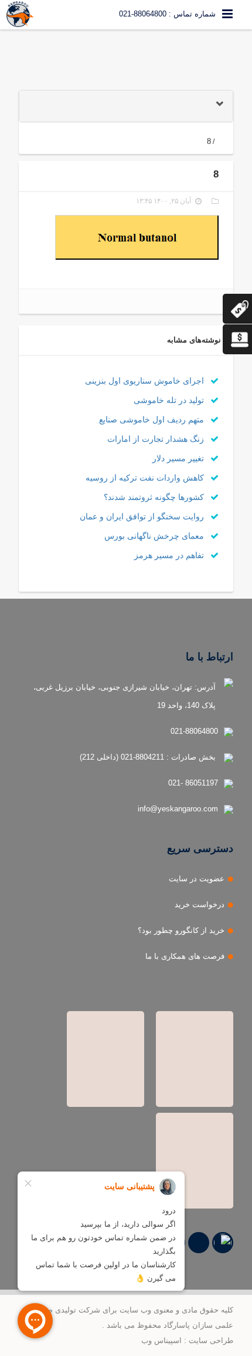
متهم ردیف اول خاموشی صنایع (152, 419)
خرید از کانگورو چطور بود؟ (181, 930)
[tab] (126, 106)
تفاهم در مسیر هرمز (170, 555)
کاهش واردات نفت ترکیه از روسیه (146, 477)
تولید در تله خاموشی (170, 400)
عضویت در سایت (196, 878)
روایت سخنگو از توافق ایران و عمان (143, 516)
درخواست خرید (199, 904)
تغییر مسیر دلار (179, 458)
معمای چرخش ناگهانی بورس (155, 536)
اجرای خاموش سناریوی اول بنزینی (145, 380)
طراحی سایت (211, 1340)
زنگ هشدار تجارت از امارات (156, 439)
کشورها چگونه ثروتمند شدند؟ (155, 497)
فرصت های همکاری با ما (184, 956)
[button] (126, 106)
